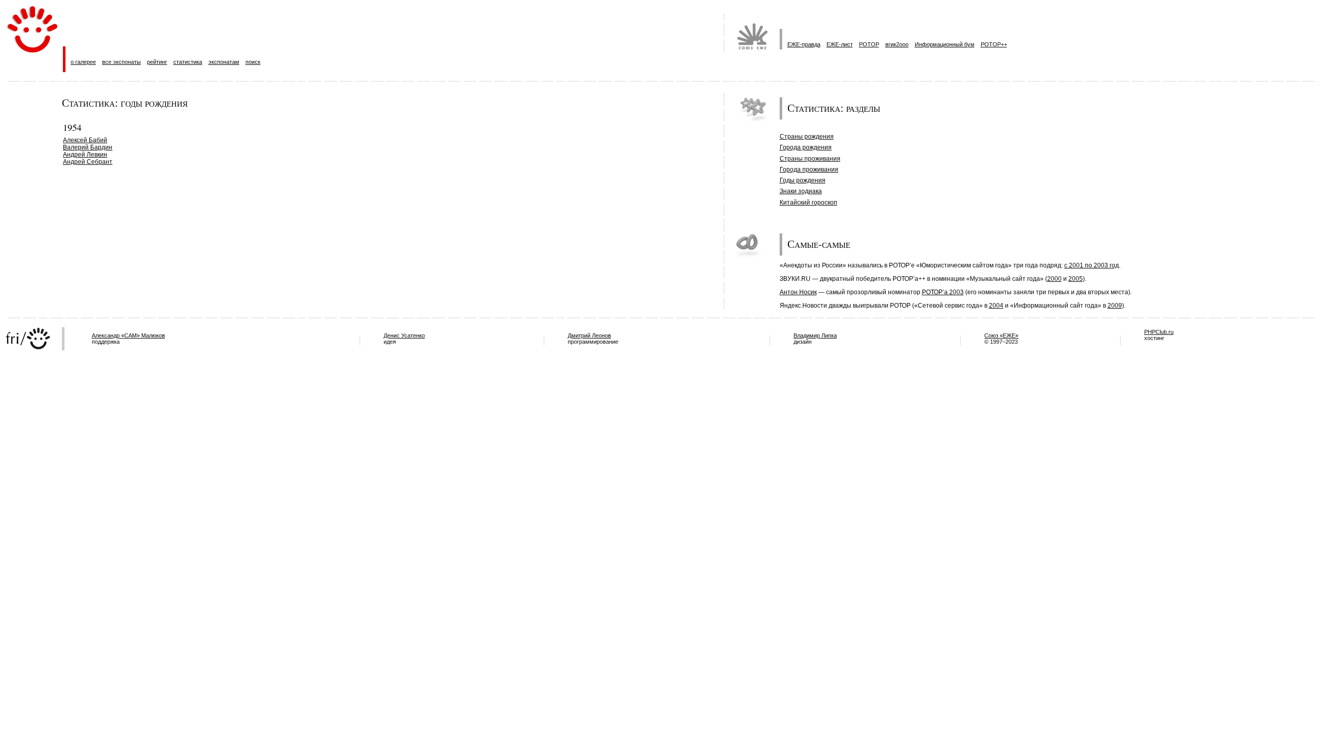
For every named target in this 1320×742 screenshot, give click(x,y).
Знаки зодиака (801, 191)
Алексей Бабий (85, 140)
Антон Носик (798, 292)
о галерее (83, 62)
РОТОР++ (994, 44)
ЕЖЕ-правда (803, 44)
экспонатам (223, 62)
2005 (1075, 278)
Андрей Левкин (85, 154)
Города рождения (806, 147)
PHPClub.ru (1159, 332)
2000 (1054, 278)
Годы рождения (803, 180)
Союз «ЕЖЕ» (1001, 335)
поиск (252, 62)
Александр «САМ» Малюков (128, 335)
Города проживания (809, 169)
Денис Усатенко (404, 335)
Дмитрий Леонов (589, 335)
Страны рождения (807, 136)
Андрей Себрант (87, 161)
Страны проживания (810, 158)
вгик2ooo (897, 44)
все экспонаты (121, 62)
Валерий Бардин (87, 147)
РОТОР (869, 44)
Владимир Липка (815, 335)
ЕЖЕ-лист (840, 44)
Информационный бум (945, 44)
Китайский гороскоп (808, 202)
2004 (996, 305)
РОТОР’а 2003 (943, 292)
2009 (1115, 305)
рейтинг (157, 62)
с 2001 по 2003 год (1091, 265)
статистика (187, 62)
